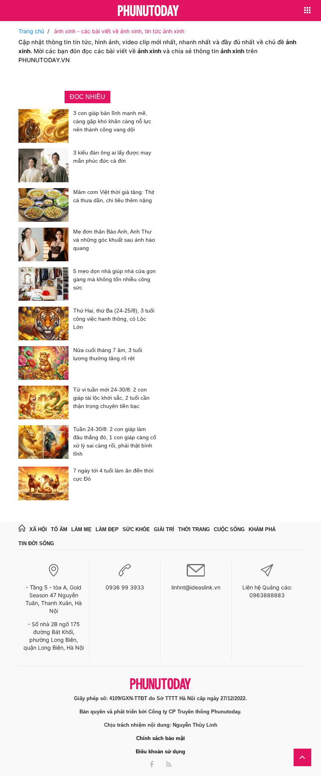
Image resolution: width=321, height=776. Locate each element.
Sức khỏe (136, 529)
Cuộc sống (229, 529)
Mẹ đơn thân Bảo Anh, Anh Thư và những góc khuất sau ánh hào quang (114, 239)
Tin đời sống (36, 543)
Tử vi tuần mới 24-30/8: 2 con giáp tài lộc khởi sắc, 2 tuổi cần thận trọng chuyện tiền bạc (111, 397)
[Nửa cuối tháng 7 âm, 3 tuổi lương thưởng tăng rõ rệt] (43, 363)
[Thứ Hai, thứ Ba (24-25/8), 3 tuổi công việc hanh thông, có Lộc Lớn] (43, 323)
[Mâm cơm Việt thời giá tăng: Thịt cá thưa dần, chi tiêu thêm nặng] (43, 205)
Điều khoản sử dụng (160, 751)
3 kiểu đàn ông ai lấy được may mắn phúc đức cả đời (112, 156)
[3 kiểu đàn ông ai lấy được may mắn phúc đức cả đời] (43, 165)
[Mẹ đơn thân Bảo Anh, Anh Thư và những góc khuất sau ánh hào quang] (43, 244)
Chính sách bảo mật (160, 738)
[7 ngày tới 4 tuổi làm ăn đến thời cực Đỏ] (43, 483)
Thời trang (194, 529)
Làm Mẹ (81, 529)
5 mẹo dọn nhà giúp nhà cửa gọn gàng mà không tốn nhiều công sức (114, 279)
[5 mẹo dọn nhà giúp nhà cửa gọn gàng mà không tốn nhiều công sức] (43, 284)
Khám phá (262, 529)
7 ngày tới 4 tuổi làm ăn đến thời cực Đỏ (113, 474)
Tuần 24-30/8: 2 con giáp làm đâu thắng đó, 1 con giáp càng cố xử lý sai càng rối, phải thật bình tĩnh (114, 441)
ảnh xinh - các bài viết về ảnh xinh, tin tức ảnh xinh (119, 31)
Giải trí (164, 529)
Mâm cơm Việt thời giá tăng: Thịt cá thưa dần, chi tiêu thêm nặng (113, 196)
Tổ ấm (59, 529)
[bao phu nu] (148, 11)
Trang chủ (31, 31)
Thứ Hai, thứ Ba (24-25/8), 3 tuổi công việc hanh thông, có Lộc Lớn (113, 318)
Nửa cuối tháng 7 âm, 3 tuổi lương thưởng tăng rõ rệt (107, 354)
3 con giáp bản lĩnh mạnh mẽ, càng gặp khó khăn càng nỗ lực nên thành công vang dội (112, 121)
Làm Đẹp (107, 529)
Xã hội (38, 529)
